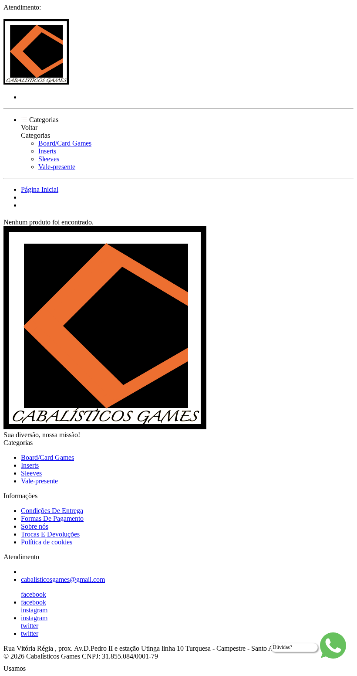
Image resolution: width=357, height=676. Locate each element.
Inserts (47, 151)
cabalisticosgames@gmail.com (63, 579)
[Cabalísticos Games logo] (36, 82)
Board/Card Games (64, 143)
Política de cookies (46, 542)
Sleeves (48, 159)
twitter (29, 625)
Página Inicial (39, 189)
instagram (34, 610)
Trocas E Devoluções (50, 534)
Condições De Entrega (52, 510)
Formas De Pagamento (52, 518)
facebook (33, 594)
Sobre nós (34, 526)
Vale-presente (56, 166)
